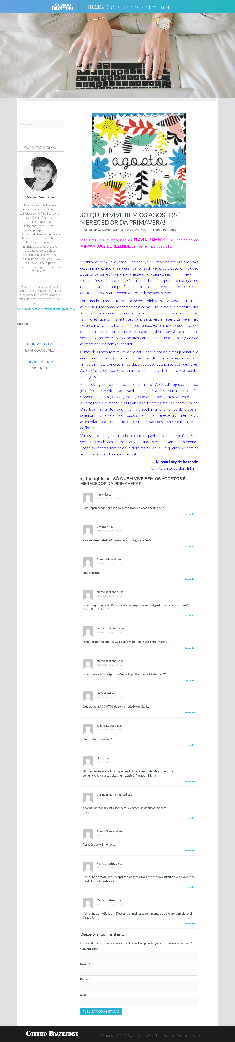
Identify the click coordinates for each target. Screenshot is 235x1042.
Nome (85, 964)
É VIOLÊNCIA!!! (40, 368)
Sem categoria (169, 229)
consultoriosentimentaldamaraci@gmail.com (46, 309)
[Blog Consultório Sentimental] (131, 6)
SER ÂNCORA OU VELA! (40, 350)
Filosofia (156, 229)
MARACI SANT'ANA (135, 229)
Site (83, 994)
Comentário (89, 949)
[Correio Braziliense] (65, 6)
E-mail (85, 979)
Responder (190, 514)
